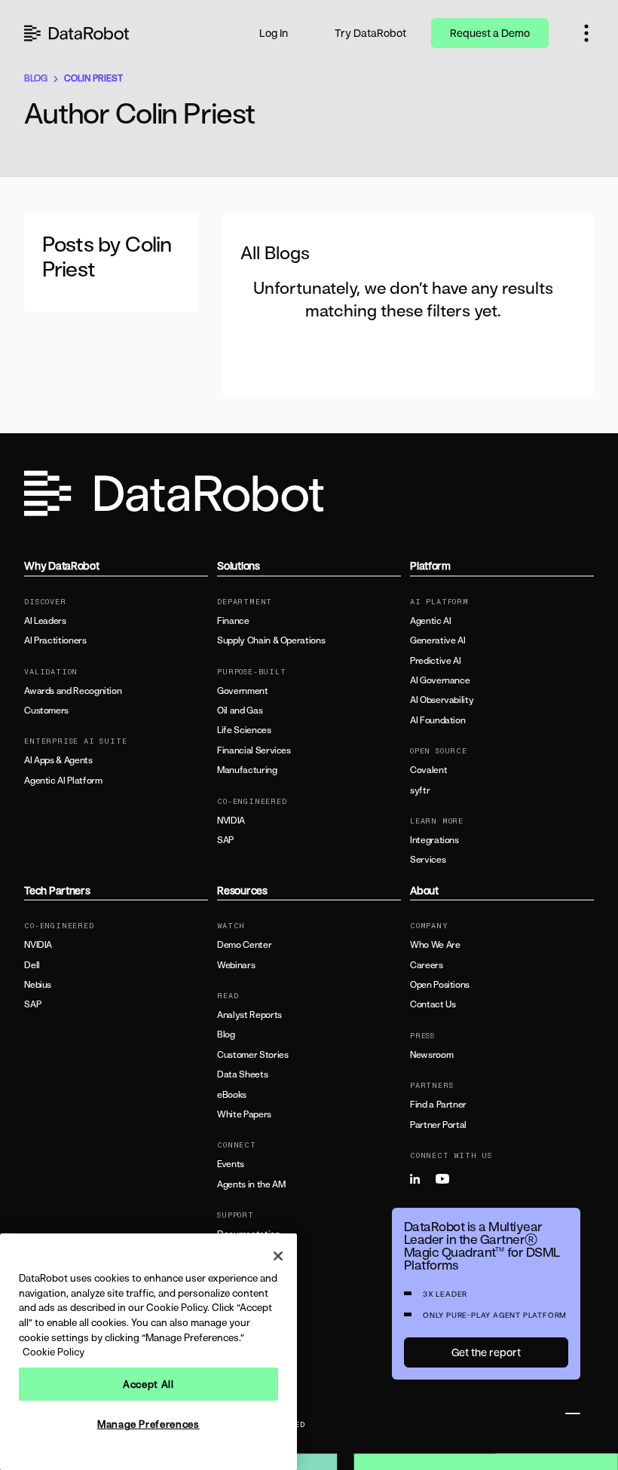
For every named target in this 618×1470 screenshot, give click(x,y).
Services (427, 859)
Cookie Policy (53, 1352)
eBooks (231, 1095)
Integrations (434, 840)
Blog (226, 1034)
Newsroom (431, 1055)
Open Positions (440, 984)
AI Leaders (45, 621)
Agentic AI (430, 621)
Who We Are (435, 945)
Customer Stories (252, 1055)
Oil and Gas (239, 710)
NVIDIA (231, 820)
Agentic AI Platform (63, 780)
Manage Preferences (148, 1424)
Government (242, 691)
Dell (32, 965)
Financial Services (254, 750)
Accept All (148, 1384)
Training (233, 1254)
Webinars (236, 965)
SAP (225, 840)
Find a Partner (438, 1104)
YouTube (447, 1179)
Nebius (37, 984)
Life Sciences (244, 730)
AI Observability (441, 700)
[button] (586, 33)
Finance (233, 621)
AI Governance (440, 680)
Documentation (248, 1234)
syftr (420, 790)
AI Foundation (437, 720)
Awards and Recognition (72, 691)
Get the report (486, 1352)
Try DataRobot (370, 32)
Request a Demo (490, 32)
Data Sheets (242, 1074)
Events (230, 1164)
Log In (273, 32)
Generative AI (437, 640)
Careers (426, 965)
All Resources (244, 1324)
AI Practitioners (55, 640)
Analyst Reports (249, 1015)
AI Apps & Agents (58, 760)
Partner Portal (438, 1125)
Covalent (428, 770)
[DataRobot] (77, 33)
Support (233, 1274)
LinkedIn (421, 1179)
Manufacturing (247, 770)
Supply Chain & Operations (271, 640)
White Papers (244, 1114)
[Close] (278, 1256)
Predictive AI (435, 661)
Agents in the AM (251, 1184)
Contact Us (432, 1004)
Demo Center (244, 945)
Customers (46, 710)
